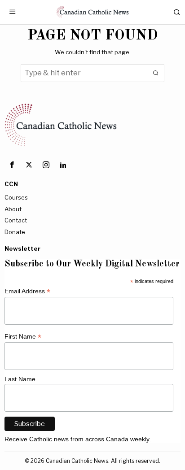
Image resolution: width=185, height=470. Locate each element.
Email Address (27, 291)
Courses (16, 197)
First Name (22, 336)
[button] (155, 73)
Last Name (19, 379)
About (13, 209)
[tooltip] (11, 164)
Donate (14, 231)
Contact (15, 220)
